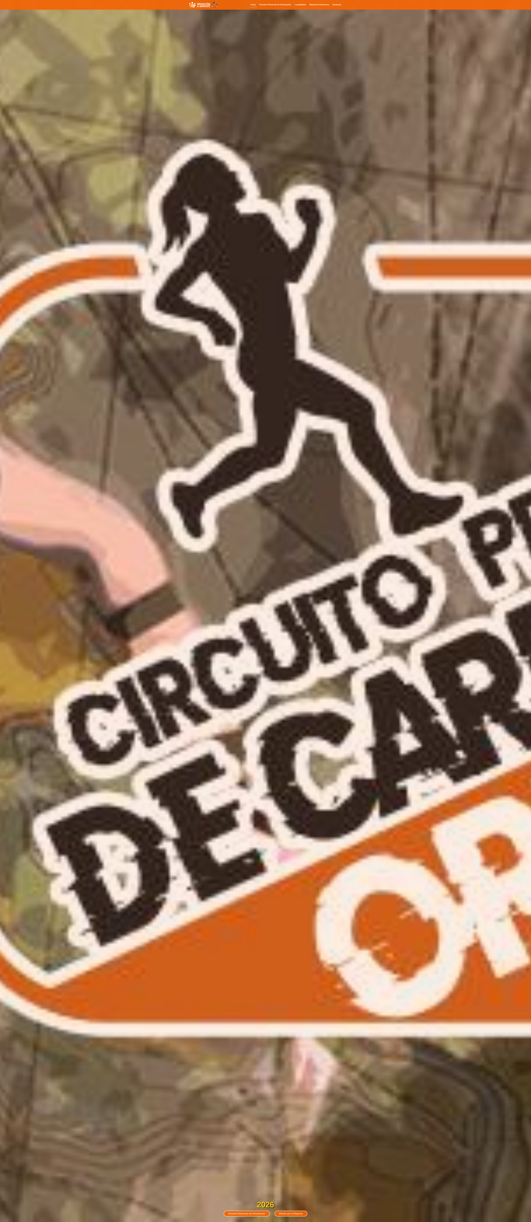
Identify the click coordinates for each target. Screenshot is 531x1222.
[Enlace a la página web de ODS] (214, 4)
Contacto (336, 4)
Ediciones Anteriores (319, 4)
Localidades (300, 4)
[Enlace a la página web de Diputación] (199, 4)
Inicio (253, 4)
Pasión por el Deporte (291, 1213)
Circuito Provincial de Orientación (275, 4)
